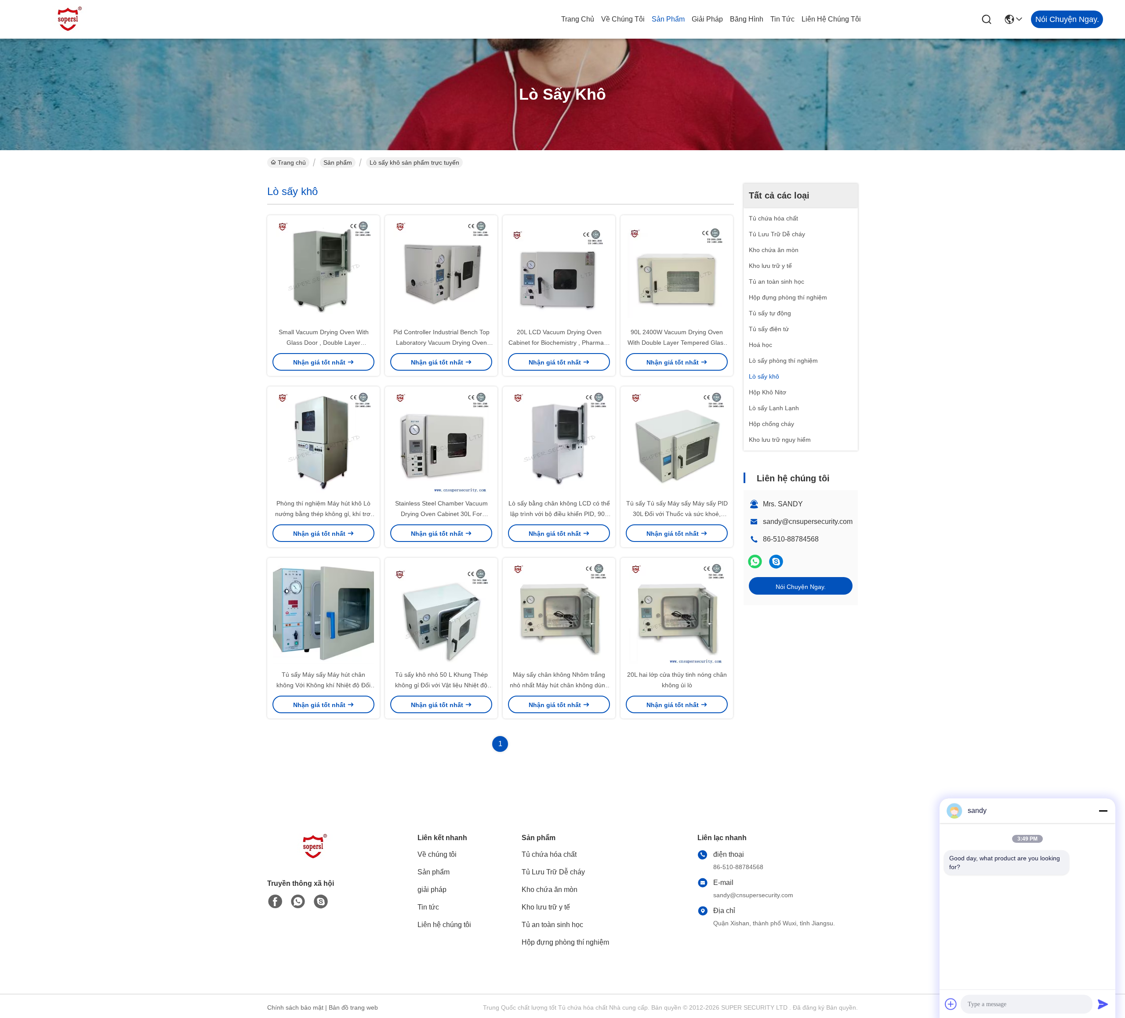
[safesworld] (776, 561)
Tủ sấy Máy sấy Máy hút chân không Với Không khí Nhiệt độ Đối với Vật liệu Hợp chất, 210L (323, 685)
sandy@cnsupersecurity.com (808, 521)
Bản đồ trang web (353, 1007)
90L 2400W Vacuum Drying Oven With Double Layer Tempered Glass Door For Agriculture (677, 343)
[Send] (1103, 1004)
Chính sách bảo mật (295, 1007)
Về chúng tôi (623, 19)
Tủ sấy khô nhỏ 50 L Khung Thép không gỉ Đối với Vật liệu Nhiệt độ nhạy (441, 685)
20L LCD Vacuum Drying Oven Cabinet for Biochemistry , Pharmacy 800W (559, 343)
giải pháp (707, 19)
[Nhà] (315, 857)
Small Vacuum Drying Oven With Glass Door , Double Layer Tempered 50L (324, 343)
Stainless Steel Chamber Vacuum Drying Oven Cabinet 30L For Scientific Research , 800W (441, 514)
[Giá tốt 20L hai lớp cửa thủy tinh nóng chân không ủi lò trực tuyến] (677, 613)
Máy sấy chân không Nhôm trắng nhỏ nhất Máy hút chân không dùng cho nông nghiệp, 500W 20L (559, 685)
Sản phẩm (668, 19)
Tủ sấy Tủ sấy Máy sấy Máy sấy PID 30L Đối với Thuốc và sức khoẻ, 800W (677, 514)
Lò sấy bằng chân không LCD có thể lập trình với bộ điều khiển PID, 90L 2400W (559, 514)
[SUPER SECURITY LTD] (70, 19)
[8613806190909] (298, 901)
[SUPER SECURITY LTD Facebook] (275, 901)
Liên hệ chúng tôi (831, 19)
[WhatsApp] (755, 561)
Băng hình (746, 19)
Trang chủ (577, 19)
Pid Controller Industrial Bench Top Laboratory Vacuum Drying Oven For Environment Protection (441, 343)
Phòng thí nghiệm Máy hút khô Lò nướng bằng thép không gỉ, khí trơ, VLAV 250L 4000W (323, 514)
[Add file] (951, 1004)
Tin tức (782, 19)
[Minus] (1103, 810)
